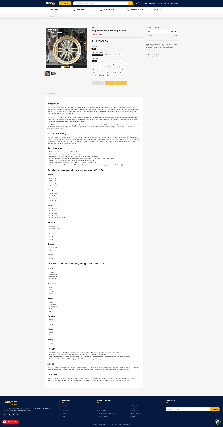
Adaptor (20, 410)
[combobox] (101, 3)
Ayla (120, 67)
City (113, 64)
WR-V (114, 67)
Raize (115, 61)
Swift (114, 72)
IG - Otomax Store (151, 50)
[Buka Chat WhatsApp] (218, 422)
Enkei (93, 27)
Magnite (121, 69)
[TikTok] (17, 414)
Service (64, 413)
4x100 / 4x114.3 (97, 55)
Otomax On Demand (102, 416)
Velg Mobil (64, 405)
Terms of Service (134, 410)
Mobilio (107, 67)
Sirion (114, 69)
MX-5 (108, 75)
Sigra (107, 69)
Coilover (39, 408)
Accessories (65, 410)
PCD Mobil (100, 405)
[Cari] (130, 3)
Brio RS (106, 64)
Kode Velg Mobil (101, 408)
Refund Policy (134, 405)
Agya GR (101, 61)
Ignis (108, 72)
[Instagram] (5, 414)
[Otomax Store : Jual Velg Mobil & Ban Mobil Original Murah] (50, 3)
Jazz (100, 67)
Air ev (94, 75)
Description (51, 93)
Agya (94, 61)
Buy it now (116, 83)
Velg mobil (50, 107)
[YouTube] (13, 414)
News (63, 416)
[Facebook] (9, 414)
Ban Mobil (64, 408)
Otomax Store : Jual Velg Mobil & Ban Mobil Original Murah (114, 424)
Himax (94, 69)
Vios (121, 61)
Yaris (94, 64)
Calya (108, 61)
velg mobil (69, 125)
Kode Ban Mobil (101, 410)
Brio (100, 64)
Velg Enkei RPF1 (52, 117)
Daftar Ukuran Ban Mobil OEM (105, 413)
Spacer (24, 410)
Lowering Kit (45, 408)
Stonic (121, 72)
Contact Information (135, 413)
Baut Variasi (14, 410)
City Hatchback (121, 64)
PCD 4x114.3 (118, 55)
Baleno (95, 72)
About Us (132, 416)
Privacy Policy (134, 408)
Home (46, 16)
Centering (29, 410)
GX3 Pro (101, 75)
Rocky (101, 69)
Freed (94, 67)
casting (56, 111)
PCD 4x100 (108, 55)
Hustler (102, 72)
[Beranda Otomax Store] (11, 402)
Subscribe (215, 409)
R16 (94, 48)
